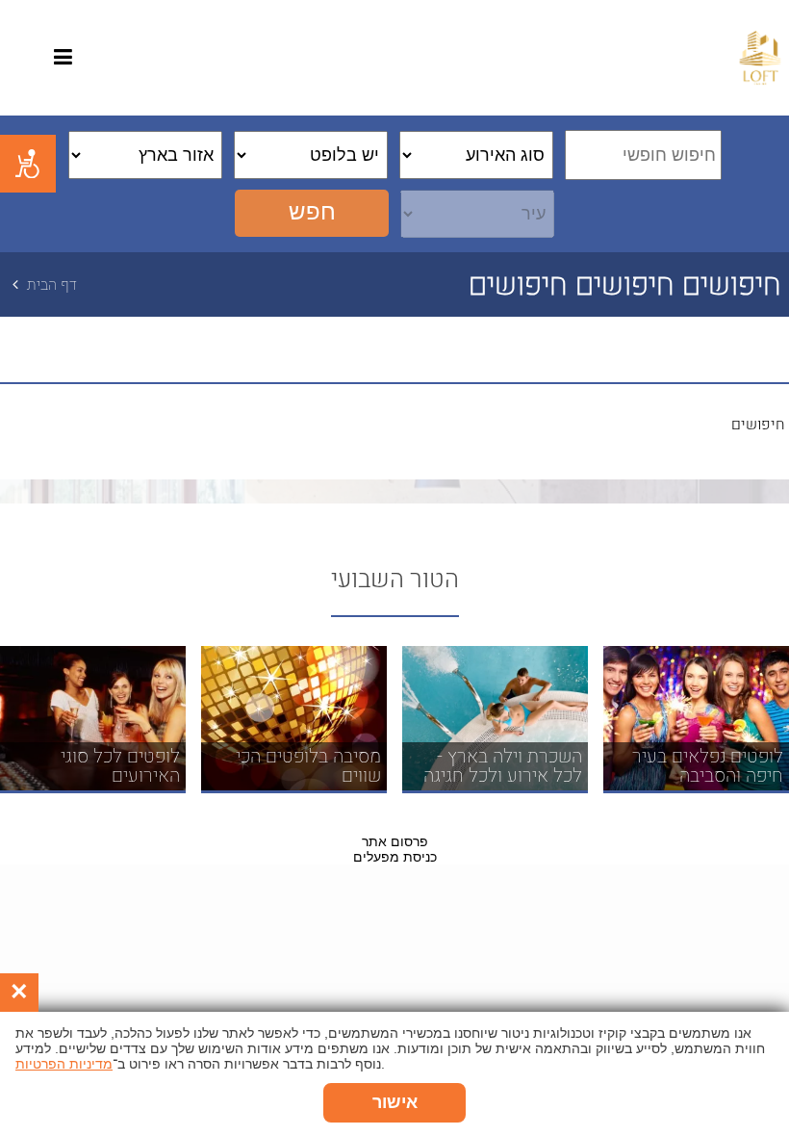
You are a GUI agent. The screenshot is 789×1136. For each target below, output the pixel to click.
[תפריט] (63, 59)
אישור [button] (395, 1102)
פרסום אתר (395, 841)
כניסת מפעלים (395, 857)
